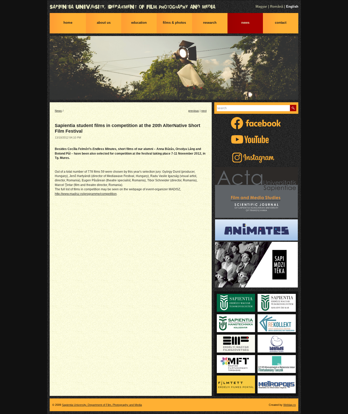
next (204, 110)
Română (276, 6)
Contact (280, 22)
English (292, 6)
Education (139, 22)
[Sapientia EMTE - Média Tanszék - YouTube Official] (256, 145)
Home (67, 22)
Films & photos (174, 22)
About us (104, 22)
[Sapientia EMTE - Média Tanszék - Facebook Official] (256, 129)
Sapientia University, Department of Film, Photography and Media (174, 6)
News (245, 22)
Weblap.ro (289, 404)
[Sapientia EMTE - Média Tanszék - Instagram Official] (256, 163)
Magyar (261, 6)
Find (293, 108)
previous (193, 110)
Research (210, 22)
